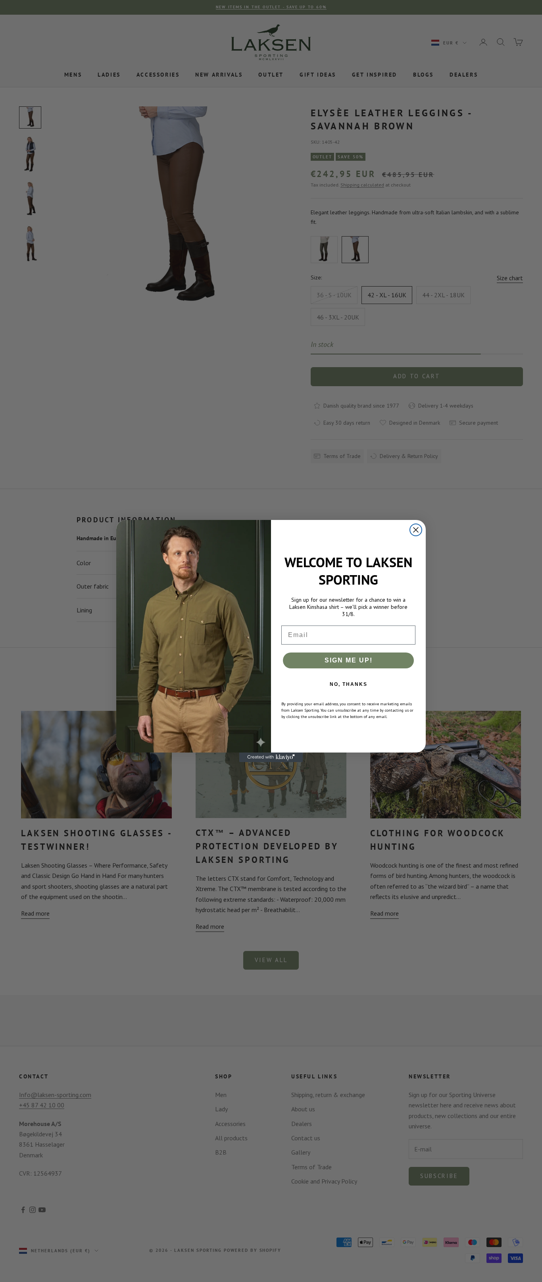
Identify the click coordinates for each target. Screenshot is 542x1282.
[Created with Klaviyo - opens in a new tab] (271, 757)
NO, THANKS (348, 684)
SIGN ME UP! (349, 660)
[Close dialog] (416, 530)
